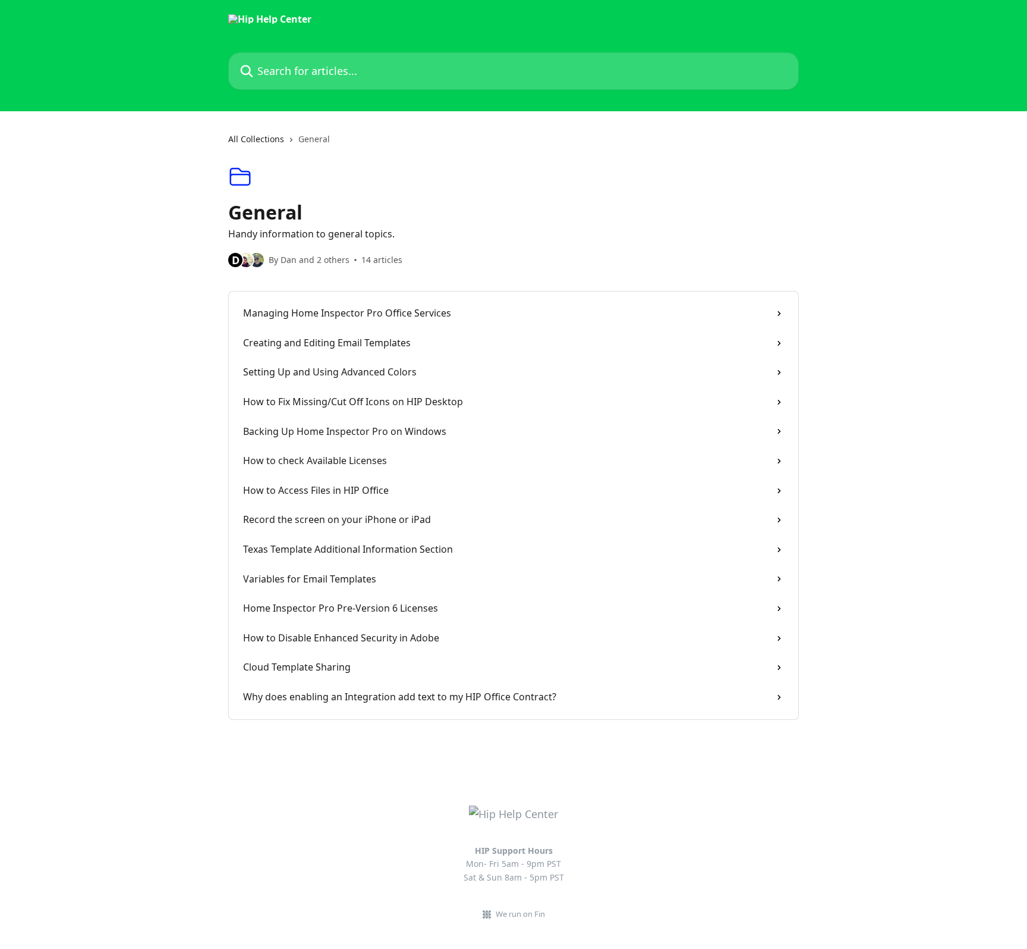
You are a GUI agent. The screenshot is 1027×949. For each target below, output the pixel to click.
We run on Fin (520, 914)
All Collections (256, 139)
